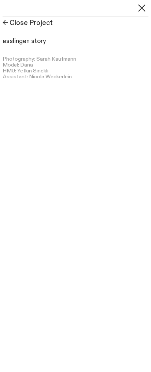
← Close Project (28, 23)
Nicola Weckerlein (50, 76)
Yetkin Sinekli (32, 70)
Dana (26, 64)
